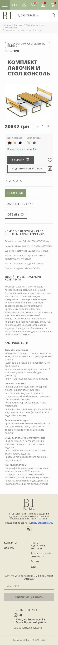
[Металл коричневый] (9, 143)
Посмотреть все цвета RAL (22, 149)
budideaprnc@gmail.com (28, 627)
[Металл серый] (15, 143)
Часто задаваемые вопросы (38, 545)
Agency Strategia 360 (41, 522)
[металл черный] (20, 143)
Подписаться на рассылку (29, 596)
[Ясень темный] (34, 143)
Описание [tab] (15, 193)
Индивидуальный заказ (27, 168)
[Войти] (24, 4)
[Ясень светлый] (29, 143)
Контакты (10, 542)
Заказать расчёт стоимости (41, 555)
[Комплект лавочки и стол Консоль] (29, 101)
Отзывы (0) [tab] (15, 214)
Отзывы (9, 548)
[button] (29, 15)
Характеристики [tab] (20, 204)
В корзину (18, 159)
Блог (33, 566)
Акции (35, 561)
